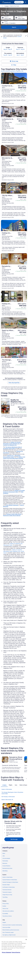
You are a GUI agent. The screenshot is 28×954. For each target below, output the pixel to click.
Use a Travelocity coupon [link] (8, 932)
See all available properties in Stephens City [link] (12, 71)
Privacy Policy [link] (5, 903)
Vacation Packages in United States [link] (10, 882)
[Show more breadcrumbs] (2, 6)
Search (14, 27)
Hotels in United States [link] (7, 877)
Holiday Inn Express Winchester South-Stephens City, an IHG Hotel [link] (13, 551)
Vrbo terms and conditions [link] (8, 911)
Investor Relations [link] (6, 865)
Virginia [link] (6, 6)
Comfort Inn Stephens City (10, 445)
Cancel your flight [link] (6, 927)
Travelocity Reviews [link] (6, 889)
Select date (7, 18)
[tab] (4, 785)
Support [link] (4, 922)
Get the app (14, 839)
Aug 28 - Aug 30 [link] (8, 55)
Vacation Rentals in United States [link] (9, 879)
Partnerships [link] (5, 860)
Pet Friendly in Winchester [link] (8, 796)
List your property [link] (6, 858)
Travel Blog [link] (4, 897)
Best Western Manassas (12, 505)
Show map (15, 61)
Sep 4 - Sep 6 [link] (20, 55)
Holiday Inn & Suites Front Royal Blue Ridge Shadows (14, 457)
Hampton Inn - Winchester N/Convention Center (11, 456)
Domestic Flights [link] (6, 884)
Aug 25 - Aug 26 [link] (20, 49)
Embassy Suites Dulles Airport (13, 514)
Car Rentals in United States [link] (8, 887)
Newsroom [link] (4, 863)
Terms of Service (16, 952)
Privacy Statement (6, 952)
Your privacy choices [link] (7, 916)
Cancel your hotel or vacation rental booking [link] (12, 924)
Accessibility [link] (5, 913)
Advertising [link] (4, 870)
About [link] (3, 853)
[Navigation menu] (25, 2)
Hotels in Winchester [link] (7, 789)
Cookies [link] (4, 906)
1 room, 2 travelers (9, 23)
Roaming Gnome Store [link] (7, 868)
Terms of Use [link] (5, 908)
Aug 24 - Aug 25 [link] (8, 49)
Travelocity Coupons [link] (7, 892)
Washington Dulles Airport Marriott (11, 515)
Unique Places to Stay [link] (7, 894)
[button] (14, 778)
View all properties (14, 382)
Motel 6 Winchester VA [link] (7, 799)
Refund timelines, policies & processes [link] (10, 929)
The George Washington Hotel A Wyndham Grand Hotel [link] (12, 793)
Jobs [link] (3, 855)
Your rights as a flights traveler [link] (9, 934)
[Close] (26, 939)
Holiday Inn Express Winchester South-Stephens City (12, 443)
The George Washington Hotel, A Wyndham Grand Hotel (12, 447)
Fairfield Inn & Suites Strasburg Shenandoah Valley (14, 491)
